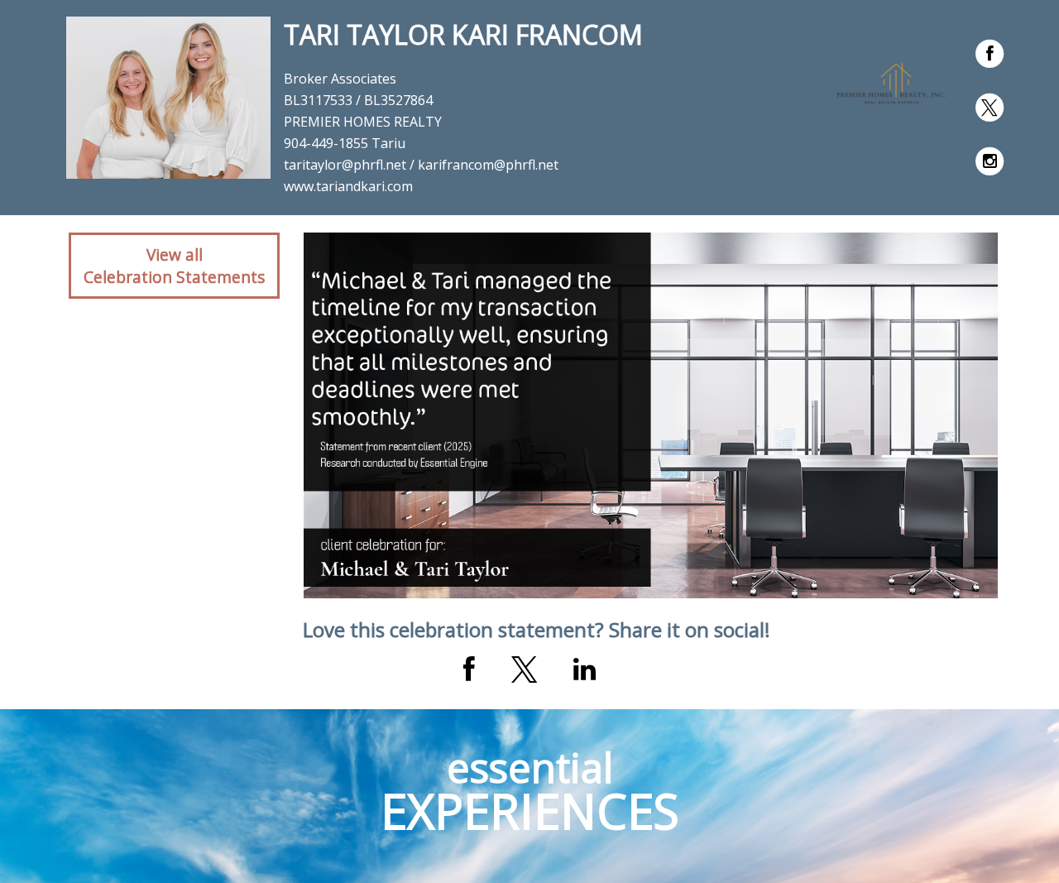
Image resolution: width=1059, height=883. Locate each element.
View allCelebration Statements (174, 265)
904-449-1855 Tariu (344, 143)
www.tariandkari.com (348, 186)
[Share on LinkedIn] (584, 669)
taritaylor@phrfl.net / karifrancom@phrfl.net (421, 165)
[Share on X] (524, 669)
